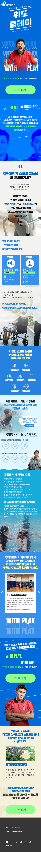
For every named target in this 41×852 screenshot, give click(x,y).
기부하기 (20, 89)
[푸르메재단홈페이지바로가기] (21, 3)
